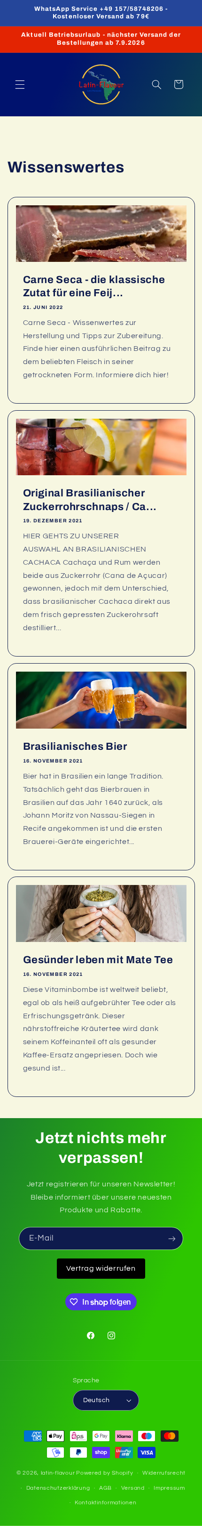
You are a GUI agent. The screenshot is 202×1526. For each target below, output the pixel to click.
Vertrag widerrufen (100, 1268)
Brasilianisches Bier (75, 746)
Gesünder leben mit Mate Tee (98, 960)
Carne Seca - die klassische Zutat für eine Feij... (94, 286)
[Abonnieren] (172, 1238)
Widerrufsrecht (164, 1473)
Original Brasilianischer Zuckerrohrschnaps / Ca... (90, 499)
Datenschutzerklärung (58, 1488)
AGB (105, 1488)
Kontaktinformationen (106, 1502)
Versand (133, 1488)
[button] (20, 84)
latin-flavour (58, 1473)
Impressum (169, 1488)
